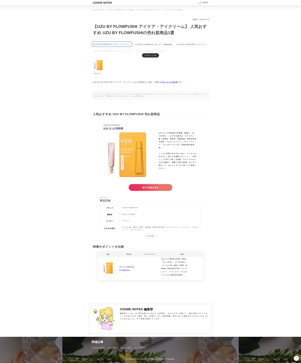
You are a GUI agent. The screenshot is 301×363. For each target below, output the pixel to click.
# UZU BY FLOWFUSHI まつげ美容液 (150, 51)
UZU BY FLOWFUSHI (111, 124)
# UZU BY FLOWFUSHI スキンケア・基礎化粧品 (153, 44)
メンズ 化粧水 (139, 347)
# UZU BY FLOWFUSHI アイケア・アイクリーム (111, 44)
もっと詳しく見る (138, 96)
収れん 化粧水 (126, 347)
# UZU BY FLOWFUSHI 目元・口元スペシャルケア (112, 51)
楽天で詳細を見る (150, 187)
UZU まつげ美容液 (169, 82)
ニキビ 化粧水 (112, 347)
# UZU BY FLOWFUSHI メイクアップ (191, 44)
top (295, 357)
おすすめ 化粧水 (98, 347)
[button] (203, 3)
